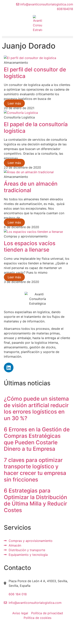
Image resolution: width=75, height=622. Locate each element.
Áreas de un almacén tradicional (31, 187)
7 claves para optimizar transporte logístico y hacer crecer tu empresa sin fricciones (35, 470)
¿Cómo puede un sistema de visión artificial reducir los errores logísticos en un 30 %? (36, 408)
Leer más (14, 103)
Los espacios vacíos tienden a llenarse (29, 246)
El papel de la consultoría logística (36, 127)
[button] (37, 37)
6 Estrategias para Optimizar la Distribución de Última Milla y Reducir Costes (35, 500)
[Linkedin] (8, 367)
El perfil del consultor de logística (35, 72)
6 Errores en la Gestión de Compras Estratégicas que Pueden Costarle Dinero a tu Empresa (37, 439)
